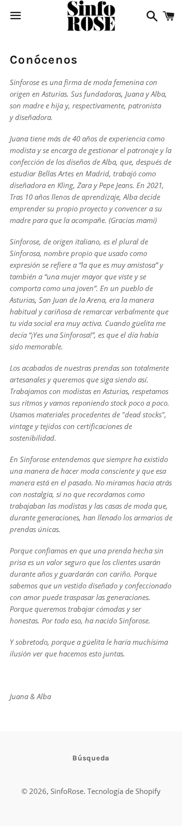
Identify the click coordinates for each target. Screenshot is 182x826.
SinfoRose (66, 791)
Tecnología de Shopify (124, 791)
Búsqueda (91, 758)
